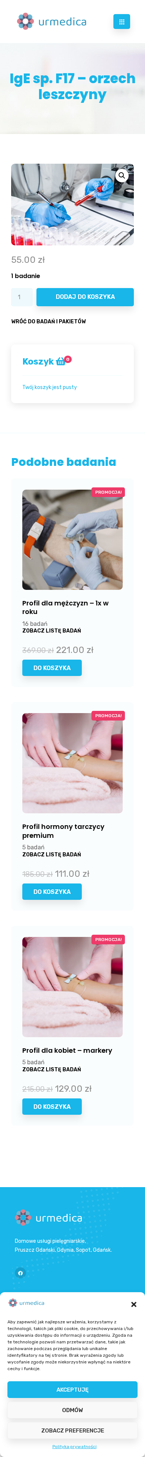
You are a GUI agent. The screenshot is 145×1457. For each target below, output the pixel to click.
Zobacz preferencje (72, 1430)
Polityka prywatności (74, 1446)
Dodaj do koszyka (85, 296)
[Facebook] (20, 1272)
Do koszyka (52, 668)
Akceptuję (72, 1389)
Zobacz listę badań (51, 631)
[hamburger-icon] (121, 21)
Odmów (72, 1410)
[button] (134, 1304)
